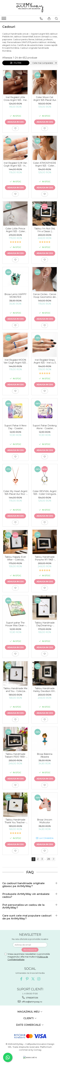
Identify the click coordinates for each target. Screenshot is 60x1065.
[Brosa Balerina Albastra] (44, 739)
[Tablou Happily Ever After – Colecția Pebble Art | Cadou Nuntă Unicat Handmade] (15, 542)
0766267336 (32, 997)
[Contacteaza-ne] (41, 18)
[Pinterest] (27, 979)
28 (48, 859)
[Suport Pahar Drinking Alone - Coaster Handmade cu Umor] (44, 410)
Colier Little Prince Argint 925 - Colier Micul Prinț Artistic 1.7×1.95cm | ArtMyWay (15, 230)
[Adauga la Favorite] (15, 128)
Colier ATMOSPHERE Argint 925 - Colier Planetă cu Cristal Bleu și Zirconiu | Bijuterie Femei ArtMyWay (45, 164)
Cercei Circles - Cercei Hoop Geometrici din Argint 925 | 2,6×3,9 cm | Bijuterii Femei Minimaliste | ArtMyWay (44, 295)
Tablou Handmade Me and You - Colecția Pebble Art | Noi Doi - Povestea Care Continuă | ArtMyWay (15, 690)
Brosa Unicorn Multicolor (44, 821)
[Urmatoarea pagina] (53, 859)
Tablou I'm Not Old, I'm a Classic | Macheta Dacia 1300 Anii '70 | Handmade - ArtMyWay (44, 230)
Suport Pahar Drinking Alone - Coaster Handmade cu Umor (45, 427)
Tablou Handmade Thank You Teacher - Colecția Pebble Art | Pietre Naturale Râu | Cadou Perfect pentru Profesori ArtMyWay (15, 821)
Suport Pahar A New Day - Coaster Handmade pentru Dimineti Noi (15, 427)
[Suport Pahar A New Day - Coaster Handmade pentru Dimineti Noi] (15, 410)
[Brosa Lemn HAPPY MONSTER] (15, 279)
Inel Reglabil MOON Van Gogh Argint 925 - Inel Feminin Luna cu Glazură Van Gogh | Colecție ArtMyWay (15, 361)
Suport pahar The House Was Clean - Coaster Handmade (15, 624)
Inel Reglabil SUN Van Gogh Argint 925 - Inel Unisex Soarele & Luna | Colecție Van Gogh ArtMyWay (15, 164)
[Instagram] (39, 979)
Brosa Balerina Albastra (44, 755)
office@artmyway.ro (31, 1001)
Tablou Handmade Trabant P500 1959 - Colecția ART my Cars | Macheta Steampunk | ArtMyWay (15, 755)
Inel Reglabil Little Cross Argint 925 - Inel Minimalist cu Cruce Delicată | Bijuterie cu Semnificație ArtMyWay (15, 98)
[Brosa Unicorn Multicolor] (44, 805)
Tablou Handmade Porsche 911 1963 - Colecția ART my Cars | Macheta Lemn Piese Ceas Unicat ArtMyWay (44, 558)
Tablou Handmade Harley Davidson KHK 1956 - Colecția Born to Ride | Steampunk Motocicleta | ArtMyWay (45, 690)
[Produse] (4, 19)
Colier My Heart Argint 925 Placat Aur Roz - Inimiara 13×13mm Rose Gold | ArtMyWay (15, 492)
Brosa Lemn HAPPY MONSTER (15, 295)
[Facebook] (21, 979)
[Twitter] (33, 979)
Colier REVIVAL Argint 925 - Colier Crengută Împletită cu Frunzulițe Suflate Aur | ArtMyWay (44, 492)
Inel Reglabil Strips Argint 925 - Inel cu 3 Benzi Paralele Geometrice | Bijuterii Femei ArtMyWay (44, 361)
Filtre (17, 63)
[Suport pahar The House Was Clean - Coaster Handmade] (15, 608)
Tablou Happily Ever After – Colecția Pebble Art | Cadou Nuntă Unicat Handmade (15, 558)
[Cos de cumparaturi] (49, 18)
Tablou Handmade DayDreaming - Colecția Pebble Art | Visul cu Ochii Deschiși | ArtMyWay (44, 624)
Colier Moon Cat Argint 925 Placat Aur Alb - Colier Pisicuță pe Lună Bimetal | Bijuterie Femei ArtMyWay (45, 98)
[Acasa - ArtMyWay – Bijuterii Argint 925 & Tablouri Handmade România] (30, 7)
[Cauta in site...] (56, 18)
